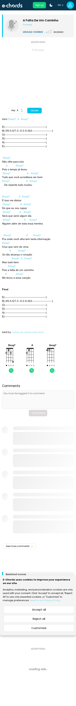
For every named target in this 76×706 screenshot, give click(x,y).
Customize (38, 628)
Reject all (39, 619)
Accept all (39, 609)
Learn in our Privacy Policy (45, 600)
